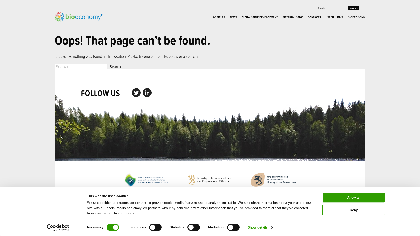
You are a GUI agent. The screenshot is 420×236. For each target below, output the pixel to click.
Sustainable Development (260, 17)
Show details (258, 227)
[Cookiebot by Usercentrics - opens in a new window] (58, 227)
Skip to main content (70, 26)
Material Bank (293, 17)
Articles (219, 17)
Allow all (353, 197)
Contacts (314, 17)
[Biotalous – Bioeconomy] (79, 16)
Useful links (334, 17)
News (233, 17)
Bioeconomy (356, 17)
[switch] (155, 227)
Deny (354, 210)
